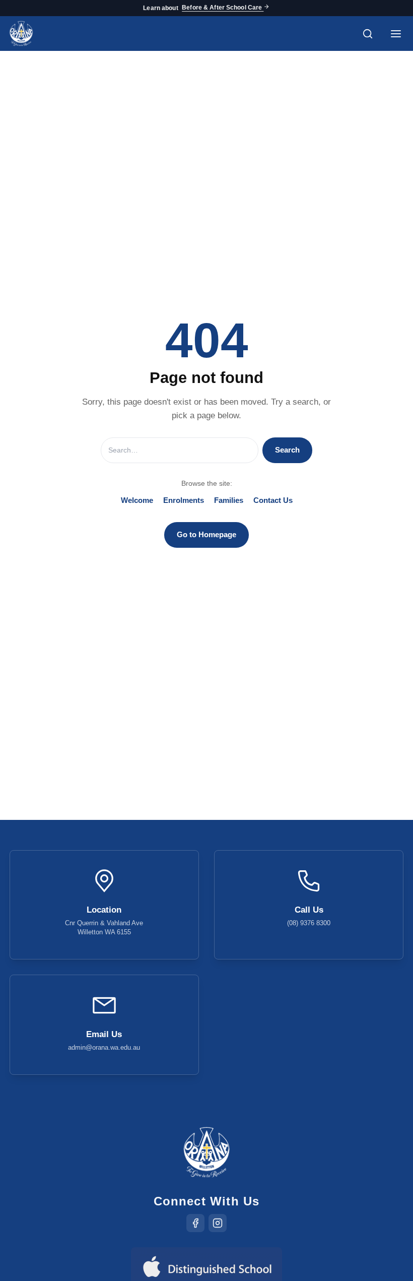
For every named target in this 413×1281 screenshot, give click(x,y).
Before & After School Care (222, 8)
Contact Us (273, 500)
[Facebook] (195, 1223)
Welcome (137, 500)
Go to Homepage (206, 534)
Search (287, 449)
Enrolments (183, 500)
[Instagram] (218, 1223)
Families (228, 500)
